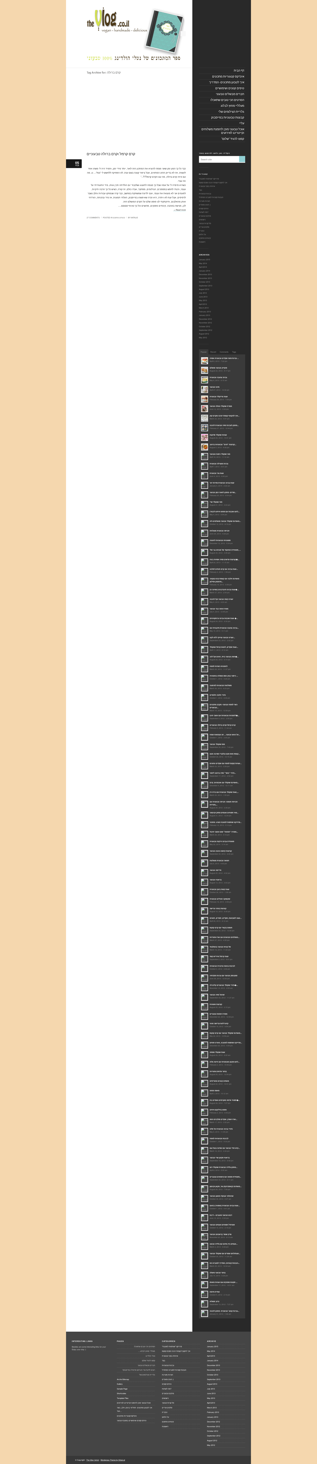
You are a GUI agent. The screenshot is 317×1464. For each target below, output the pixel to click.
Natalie (134, 217)
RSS (183, 33)
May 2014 (203, 263)
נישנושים (202, 219)
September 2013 (205, 285)
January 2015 (204, 259)
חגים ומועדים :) (205, 204)
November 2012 (205, 322)
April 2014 (203, 267)
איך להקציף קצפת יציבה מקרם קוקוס (213, 182)
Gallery (120, 1384)
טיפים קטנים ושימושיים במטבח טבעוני (131, 1420)
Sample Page (122, 1388)
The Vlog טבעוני (92, 1460)
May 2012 (203, 337)
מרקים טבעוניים (205, 215)
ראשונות (202, 241)
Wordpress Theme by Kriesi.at (113, 1460)
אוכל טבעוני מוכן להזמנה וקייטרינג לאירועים (134, 1402)
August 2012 (204, 333)
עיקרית (201, 230)
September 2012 (205, 330)
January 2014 (204, 270)
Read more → (179, 209)
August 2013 (204, 289)
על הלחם (202, 234)
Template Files (122, 1398)
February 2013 (205, 311)
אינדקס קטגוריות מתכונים (127, 1415)
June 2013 (203, 296)
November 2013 (205, 278)
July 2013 (203, 292)
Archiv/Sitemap (123, 1379)
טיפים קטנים (203, 208)
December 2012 (205, 319)
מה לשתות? (203, 212)
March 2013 (204, 307)
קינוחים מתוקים (119, 217)
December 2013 (205, 274)
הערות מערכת (204, 201)
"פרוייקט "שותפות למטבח (209, 178)
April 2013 (203, 304)
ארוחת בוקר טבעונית (207, 186)
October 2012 (204, 326)
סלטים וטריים (204, 227)
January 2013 (204, 315)
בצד (200, 190)
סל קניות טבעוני (205, 223)
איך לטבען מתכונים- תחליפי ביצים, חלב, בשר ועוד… (134, 1409)
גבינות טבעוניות (205, 193)
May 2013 (203, 300)
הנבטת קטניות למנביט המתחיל (211, 197)
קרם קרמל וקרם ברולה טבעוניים (111, 154)
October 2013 (204, 281)
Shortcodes (121, 1393)
